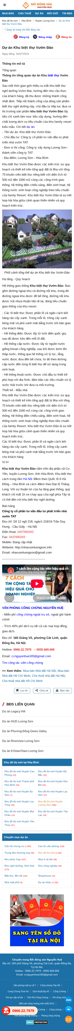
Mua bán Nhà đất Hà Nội (39, 670)
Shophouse (44, 875)
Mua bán (8, 13)
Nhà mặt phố (11, 882)
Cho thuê (24, 13)
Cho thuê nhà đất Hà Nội (48, 675)
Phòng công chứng (50, 1015)
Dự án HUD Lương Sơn (17, 721)
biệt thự (53, 75)
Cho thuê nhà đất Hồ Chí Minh (22, 681)
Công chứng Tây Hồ (50, 985)
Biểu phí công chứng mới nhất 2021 (36, 1003)
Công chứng (55, 1009)
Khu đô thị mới (46, 852)
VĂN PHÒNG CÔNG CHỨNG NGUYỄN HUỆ (32, 608)
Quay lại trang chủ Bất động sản (23, 29)
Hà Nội (27, 479)
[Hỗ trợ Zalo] (68, 1000)
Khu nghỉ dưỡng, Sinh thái (19, 865)
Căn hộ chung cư (14, 846)
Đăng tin (66, 37)
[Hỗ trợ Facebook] (68, 1010)
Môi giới (52, 13)
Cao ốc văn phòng (48, 846)
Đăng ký (24, 37)
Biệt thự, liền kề (13, 875)
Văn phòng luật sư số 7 (24, 985)
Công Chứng (59, 991)
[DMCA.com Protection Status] (37, 1022)
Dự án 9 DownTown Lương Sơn (22, 750)
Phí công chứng (60, 997)
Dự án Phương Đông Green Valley (24, 731)
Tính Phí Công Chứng (37, 997)
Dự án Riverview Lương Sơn (21, 740)
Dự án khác (44, 882)
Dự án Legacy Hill (13, 711)
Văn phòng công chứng (25, 1015)
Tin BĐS (67, 13)
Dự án (39, 13)
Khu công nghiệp (47, 865)
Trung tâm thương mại (17, 852)
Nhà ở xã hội (45, 859)
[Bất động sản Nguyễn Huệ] (37, 5)
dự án (30, 127)
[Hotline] (6, 1010)
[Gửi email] (68, 1020)
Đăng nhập (45, 37)
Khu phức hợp (12, 859)
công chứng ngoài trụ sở (33, 614)
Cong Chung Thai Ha (18, 991)
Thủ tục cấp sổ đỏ (14, 997)
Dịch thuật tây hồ (41, 991)
